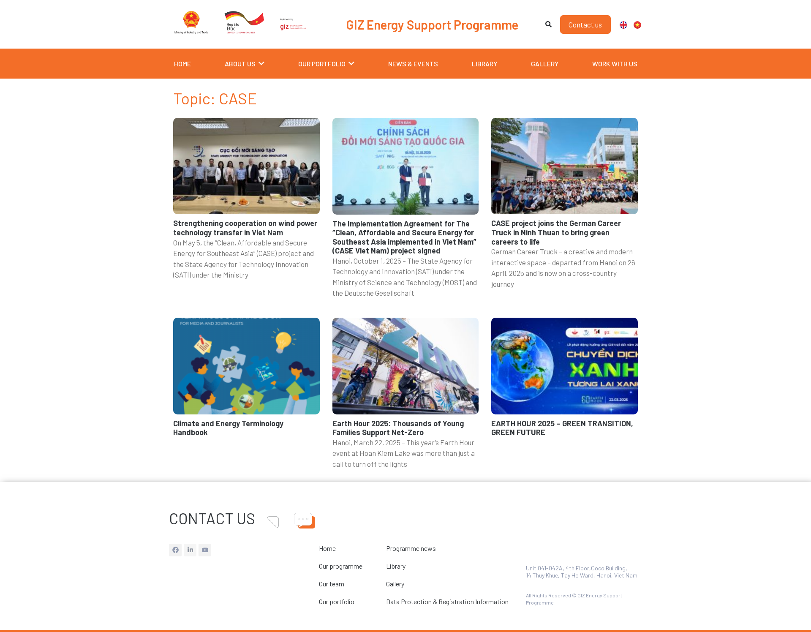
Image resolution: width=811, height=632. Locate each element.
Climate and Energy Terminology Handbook (228, 428)
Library (396, 566)
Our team (331, 584)
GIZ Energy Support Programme (432, 24)
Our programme (340, 566)
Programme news (411, 548)
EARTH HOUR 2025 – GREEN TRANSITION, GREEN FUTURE (562, 428)
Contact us (212, 518)
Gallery (395, 584)
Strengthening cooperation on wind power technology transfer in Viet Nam (245, 227)
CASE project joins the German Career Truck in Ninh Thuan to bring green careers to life (556, 232)
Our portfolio (336, 601)
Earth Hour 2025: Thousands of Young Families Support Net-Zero (398, 428)
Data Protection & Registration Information (447, 601)
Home (327, 548)
